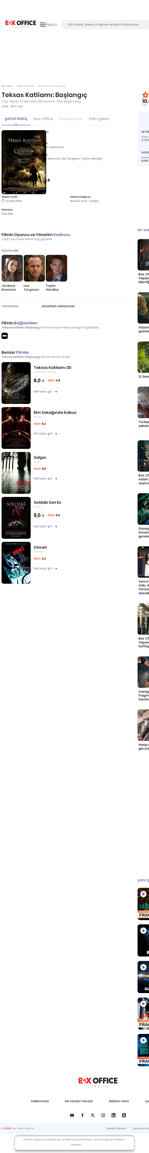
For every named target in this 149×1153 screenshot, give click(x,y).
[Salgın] (16, 473)
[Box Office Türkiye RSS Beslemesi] (124, 1115)
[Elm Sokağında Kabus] (16, 428)
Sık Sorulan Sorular (79, 1101)
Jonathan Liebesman (49, 147)
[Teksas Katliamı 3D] (16, 383)
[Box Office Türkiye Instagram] (103, 1115)
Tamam (76, 1144)
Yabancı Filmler (25, 86)
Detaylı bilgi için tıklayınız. (110, 1139)
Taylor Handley (91, 159)
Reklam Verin (119, 1101)
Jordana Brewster (47, 159)
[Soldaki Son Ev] (16, 518)
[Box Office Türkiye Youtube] (72, 1115)
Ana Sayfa (7, 86)
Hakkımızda (40, 1101)
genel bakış (16, 118)
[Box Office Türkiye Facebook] (82, 1115)
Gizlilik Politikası (116, 1128)
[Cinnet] (16, 563)
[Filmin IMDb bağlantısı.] (5, 336)
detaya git (43, 391)
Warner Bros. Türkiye (84, 201)
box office (43, 118)
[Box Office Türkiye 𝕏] (92, 1115)
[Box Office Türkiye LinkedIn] (113, 1115)
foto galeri (99, 118)
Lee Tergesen (70, 159)
